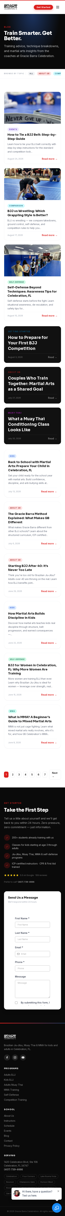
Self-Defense (11, 1094)
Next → (55, 774)
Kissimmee (11, 1188)
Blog (6, 1135)
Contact (8, 1140)
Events (7, 1130)
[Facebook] (7, 1057)
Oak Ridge (10, 1193)
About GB (44, 74)
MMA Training (11, 1089)
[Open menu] (57, 7)
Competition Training (15, 1099)
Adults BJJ (10, 1074)
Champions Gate (27, 1182)
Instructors (9, 1120)
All (31, 74)
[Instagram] (15, 1057)
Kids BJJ (9, 1079)
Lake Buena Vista (48, 1176)
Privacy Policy (12, 1145)
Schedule (9, 1125)
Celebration (11, 1176)
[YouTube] (23, 1057)
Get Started (43, 7)
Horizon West (46, 1182)
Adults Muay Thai (13, 1084)
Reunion (10, 1182)
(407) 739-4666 (26, 882)
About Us (9, 1115)
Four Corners (28, 1176)
